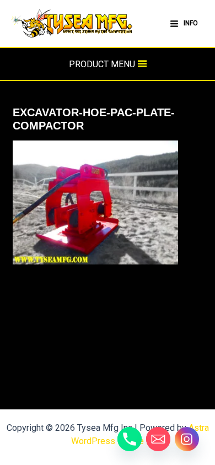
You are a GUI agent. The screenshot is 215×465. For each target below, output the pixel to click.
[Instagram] (187, 439)
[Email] (158, 439)
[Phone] (129, 439)
